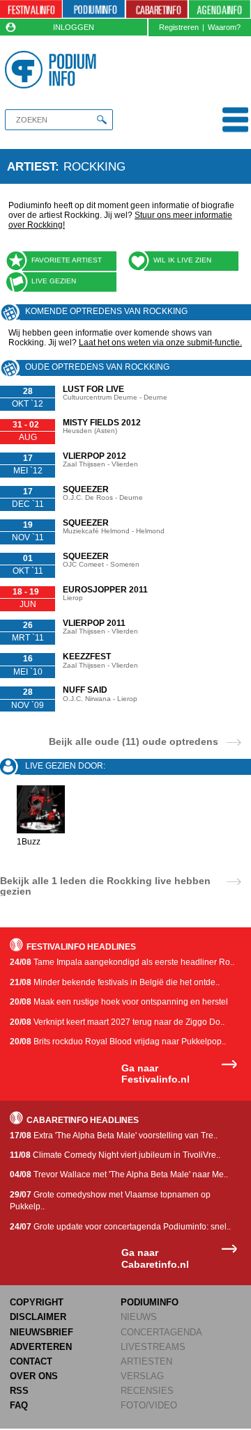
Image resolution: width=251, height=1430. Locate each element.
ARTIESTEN (146, 1361)
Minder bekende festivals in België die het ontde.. (115, 982)
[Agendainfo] (219, 9)
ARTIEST (31, 166)
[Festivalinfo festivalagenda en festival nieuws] (31, 9)
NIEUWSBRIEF (41, 1332)
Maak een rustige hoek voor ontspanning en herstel (119, 1002)
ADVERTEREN (41, 1347)
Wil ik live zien (182, 260)
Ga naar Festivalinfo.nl (155, 1074)
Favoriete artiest (66, 260)
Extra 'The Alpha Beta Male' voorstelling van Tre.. (114, 1135)
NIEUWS (139, 1317)
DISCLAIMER (38, 1317)
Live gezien (53, 281)
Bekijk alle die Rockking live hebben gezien (105, 885)
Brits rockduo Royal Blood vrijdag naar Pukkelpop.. (118, 1041)
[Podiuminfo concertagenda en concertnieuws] (94, 9)
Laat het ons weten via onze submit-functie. (160, 342)
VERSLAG (142, 1376)
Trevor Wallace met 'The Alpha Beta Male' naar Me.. (119, 1174)
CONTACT (31, 1361)
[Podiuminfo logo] (52, 69)
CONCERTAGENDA (161, 1332)
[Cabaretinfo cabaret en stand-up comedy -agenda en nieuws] (157, 9)
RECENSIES (147, 1390)
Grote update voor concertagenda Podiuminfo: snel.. (120, 1227)
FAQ (19, 1405)
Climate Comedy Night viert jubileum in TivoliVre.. (115, 1155)
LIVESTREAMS (153, 1347)
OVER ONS (34, 1376)
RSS (19, 1390)
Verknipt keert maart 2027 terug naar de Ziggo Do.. (117, 1022)
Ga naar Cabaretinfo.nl (155, 1258)
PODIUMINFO (149, 1302)
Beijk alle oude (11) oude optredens (133, 741)
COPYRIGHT (36, 1302)
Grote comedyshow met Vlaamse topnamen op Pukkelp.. (110, 1200)
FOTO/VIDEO (149, 1405)
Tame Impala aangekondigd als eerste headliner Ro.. (122, 962)
